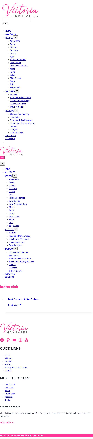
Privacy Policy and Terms (16, 367)
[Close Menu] (2, 164)
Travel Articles (16, 107)
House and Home (18, 104)
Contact (10, 139)
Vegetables (15, 87)
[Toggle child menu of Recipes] (15, 37)
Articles (10, 91)
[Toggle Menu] (2, 157)
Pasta (12, 72)
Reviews (9, 111)
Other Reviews (16, 132)
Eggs (12, 56)
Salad (12, 75)
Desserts (14, 50)
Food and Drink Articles (20, 97)
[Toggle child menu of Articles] (17, 91)
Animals (13, 94)
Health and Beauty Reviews (22, 123)
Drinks (13, 53)
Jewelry (13, 126)
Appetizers (15, 41)
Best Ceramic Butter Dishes (23, 299)
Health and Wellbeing (19, 101)
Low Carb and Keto (19, 66)
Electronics (15, 117)
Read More (14, 305)
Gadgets (14, 129)
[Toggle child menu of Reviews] (16, 110)
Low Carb (9, 387)
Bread (12, 44)
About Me (10, 135)
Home (8, 31)
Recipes (9, 38)
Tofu (12, 84)
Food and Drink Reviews (21, 120)
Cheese (13, 47)
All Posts (10, 34)
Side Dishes (15, 78)
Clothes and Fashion (19, 114)
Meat (12, 69)
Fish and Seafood (18, 59)
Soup (12, 81)
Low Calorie (15, 63)
